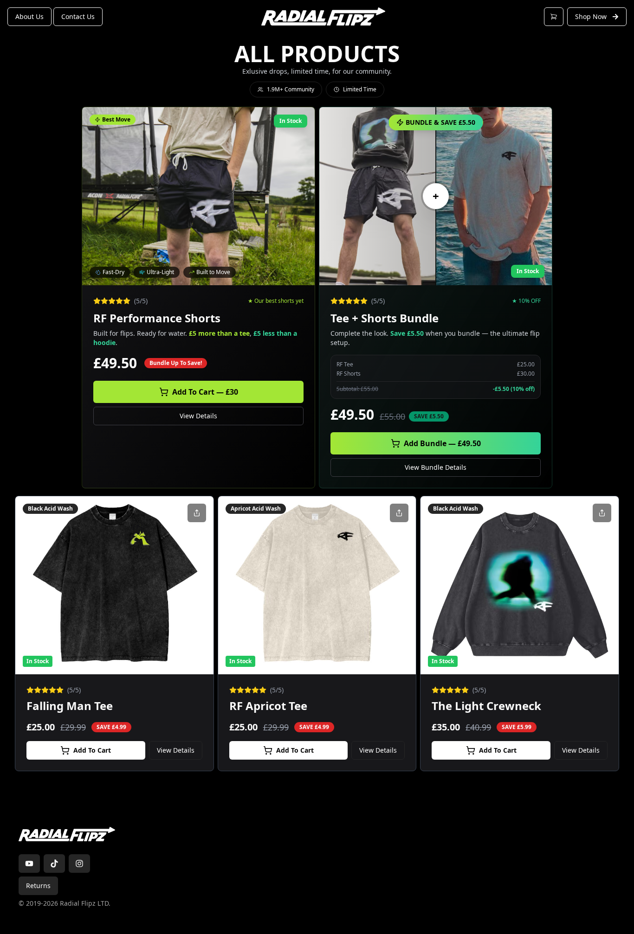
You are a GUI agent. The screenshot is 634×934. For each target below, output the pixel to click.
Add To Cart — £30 (205, 392)
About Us (29, 16)
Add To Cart (92, 750)
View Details (198, 415)
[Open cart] (553, 16)
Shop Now (591, 16)
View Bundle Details (435, 467)
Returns (38, 885)
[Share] (197, 513)
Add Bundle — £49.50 (442, 443)
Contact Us (78, 16)
